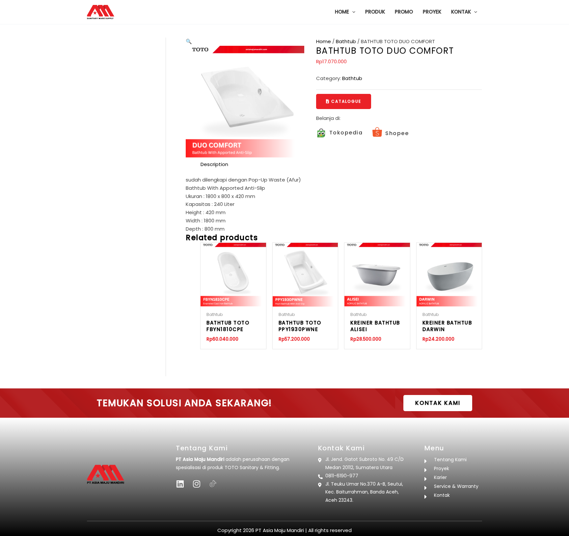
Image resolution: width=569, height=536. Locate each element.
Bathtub (346, 41)
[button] (352, 11)
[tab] (214, 164)
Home (323, 41)
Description (214, 164)
